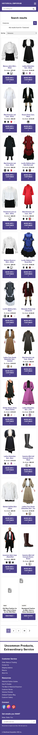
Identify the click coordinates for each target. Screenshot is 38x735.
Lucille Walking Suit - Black (10, 309)
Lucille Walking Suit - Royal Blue (28, 261)
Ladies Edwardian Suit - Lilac (28, 408)
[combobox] (16, 23)
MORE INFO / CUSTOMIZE (9, 79)
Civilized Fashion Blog (8, 695)
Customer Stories (7, 689)
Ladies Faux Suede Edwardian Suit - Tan (28, 507)
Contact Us (5, 665)
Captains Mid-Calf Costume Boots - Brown (28, 556)
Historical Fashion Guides (10, 681)
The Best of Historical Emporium (12, 687)
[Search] (35, 23)
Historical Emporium (12, 3)
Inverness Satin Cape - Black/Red (10, 556)
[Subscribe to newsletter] (34, 722)
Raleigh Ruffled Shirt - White (10, 507)
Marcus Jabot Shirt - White (9, 67)
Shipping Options (7, 668)
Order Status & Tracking (9, 662)
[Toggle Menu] (34, 3)
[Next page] (29, 631)
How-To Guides (6, 684)
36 (24, 631)
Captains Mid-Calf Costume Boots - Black (28, 458)
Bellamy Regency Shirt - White (9, 261)
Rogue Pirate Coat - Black (28, 115)
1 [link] (8, 631)
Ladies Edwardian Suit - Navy (10, 457)
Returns (4, 670)
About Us (5, 673)
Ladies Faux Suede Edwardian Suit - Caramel (9, 359)
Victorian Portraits (7, 692)
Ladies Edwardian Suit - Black (28, 67)
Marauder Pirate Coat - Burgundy (28, 309)
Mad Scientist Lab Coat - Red (28, 212)
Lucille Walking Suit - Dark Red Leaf (28, 164)
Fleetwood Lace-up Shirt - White (9, 212)
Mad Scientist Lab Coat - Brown (28, 358)
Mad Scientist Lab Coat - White (10, 115)
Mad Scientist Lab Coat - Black (10, 164)
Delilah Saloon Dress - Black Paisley (10, 408)
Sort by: (3, 33)
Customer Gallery (7, 697)
